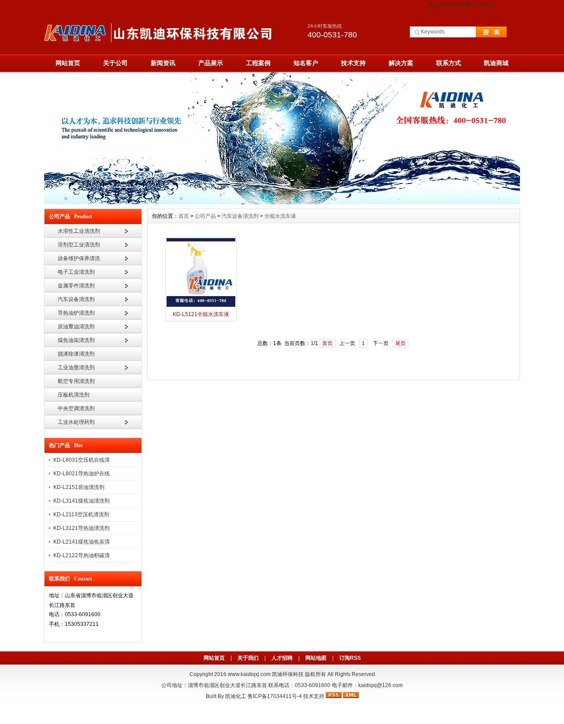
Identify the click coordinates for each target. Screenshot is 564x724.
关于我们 (248, 658)
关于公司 (115, 62)
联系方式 (484, 4)
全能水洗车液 (280, 216)
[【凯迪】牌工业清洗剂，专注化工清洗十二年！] (282, 202)
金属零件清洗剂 (76, 286)
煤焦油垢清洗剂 (76, 340)
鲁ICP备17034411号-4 (275, 696)
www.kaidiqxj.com (249, 674)
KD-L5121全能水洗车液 (201, 314)
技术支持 (353, 62)
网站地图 (461, 4)
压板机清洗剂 (73, 395)
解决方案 (401, 62)
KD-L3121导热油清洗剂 (81, 528)
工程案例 (258, 62)
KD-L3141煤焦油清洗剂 (81, 501)
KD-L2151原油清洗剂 (78, 487)
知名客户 (305, 62)
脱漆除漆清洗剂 (76, 354)
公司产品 (205, 216)
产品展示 (210, 62)
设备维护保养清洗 (79, 258)
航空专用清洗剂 (76, 381)
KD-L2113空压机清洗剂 (81, 514)
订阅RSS (350, 658)
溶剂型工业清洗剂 (79, 245)
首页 (183, 216)
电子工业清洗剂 (76, 272)
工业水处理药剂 (76, 422)
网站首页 (438, 4)
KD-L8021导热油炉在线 (81, 473)
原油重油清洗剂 (76, 326)
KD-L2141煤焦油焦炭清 (81, 542)
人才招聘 (282, 658)
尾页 (400, 343)
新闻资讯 (163, 62)
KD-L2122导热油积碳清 (81, 555)
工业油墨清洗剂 (76, 367)
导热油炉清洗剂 (76, 313)
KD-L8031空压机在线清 (81, 460)
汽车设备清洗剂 (76, 299)
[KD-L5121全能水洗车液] (201, 306)
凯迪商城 (496, 62)
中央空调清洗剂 (76, 408)
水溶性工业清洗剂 (79, 231)
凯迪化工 (235, 696)
